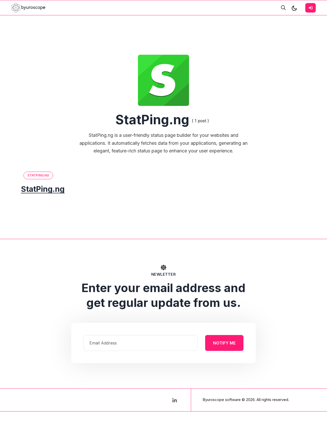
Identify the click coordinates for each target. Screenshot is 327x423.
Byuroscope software (222, 399)
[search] (283, 8)
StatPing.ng (38, 175)
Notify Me (224, 343)
